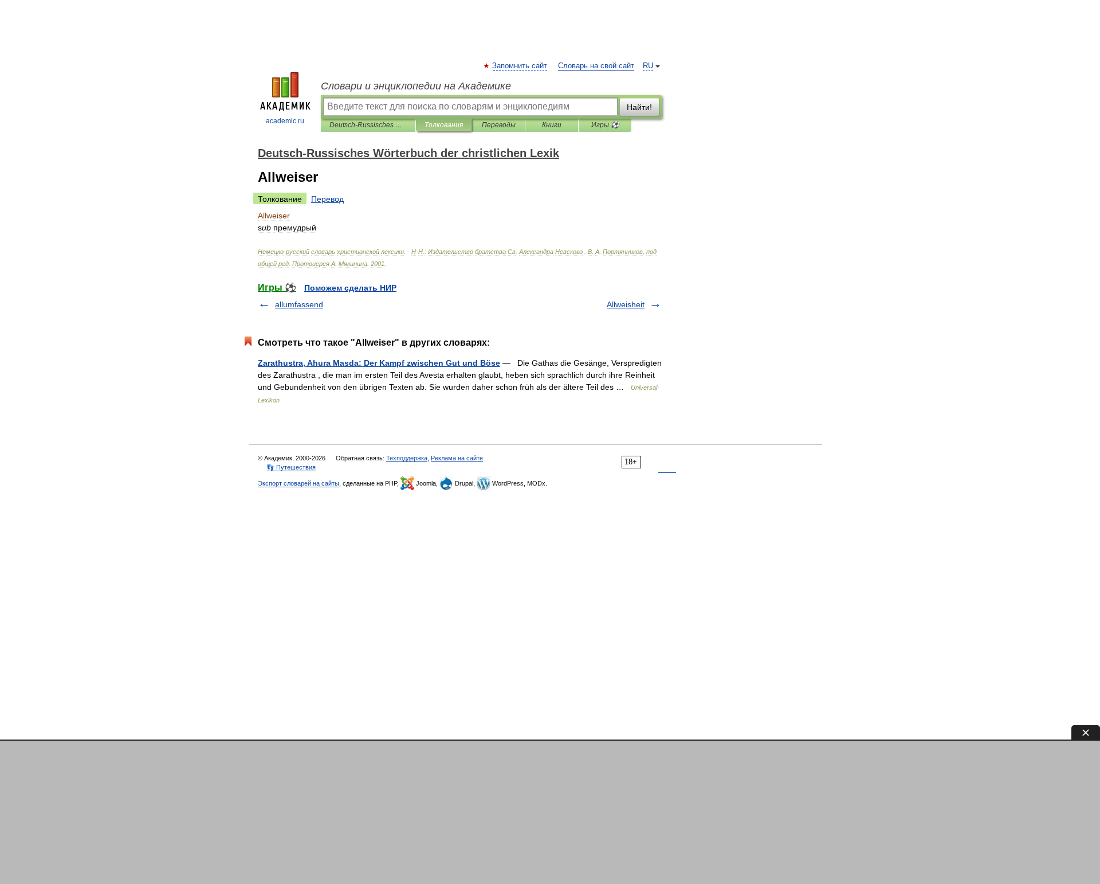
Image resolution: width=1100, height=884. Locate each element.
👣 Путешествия (291, 467)
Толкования (444, 125)
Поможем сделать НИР (350, 287)
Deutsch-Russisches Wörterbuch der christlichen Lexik (368, 125)
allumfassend (299, 304)
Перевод (327, 199)
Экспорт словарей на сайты (298, 483)
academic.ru (285, 121)
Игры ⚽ (605, 125)
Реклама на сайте (457, 458)
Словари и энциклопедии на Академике (416, 86)
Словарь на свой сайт (596, 66)
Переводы (499, 125)
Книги (551, 125)
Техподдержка (406, 458)
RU (648, 66)
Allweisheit (626, 304)
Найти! (639, 107)
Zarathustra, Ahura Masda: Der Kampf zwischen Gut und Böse (379, 362)
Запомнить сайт (520, 66)
